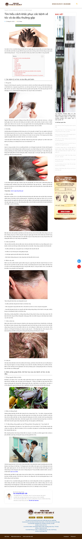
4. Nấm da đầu (17, 63)
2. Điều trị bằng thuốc (18, 73)
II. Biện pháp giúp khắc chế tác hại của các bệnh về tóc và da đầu (27, 71)
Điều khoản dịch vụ (16, 536)
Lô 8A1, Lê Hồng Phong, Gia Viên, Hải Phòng (45, 529)
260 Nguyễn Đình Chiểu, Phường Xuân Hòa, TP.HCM (45, 526)
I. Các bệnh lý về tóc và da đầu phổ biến (21, 58)
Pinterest (73, 536)
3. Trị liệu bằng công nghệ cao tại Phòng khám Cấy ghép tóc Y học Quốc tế (28, 75)
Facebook (66, 536)
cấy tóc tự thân (14, 471)
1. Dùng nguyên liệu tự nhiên (19, 72)
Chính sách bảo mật (28, 536)
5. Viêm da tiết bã (17, 65)
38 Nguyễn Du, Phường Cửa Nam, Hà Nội (44, 523)
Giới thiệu (6, 536)
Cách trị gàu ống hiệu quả (16, 190)
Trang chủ (6, 10)
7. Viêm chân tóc (17, 68)
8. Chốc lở (16, 69)
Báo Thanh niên (36, 500)
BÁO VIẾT (59, 14)
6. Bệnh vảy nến (17, 66)
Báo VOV (30, 500)
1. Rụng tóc (16, 59)
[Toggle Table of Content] (41, 56)
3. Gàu (15, 62)
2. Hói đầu (16, 61)
